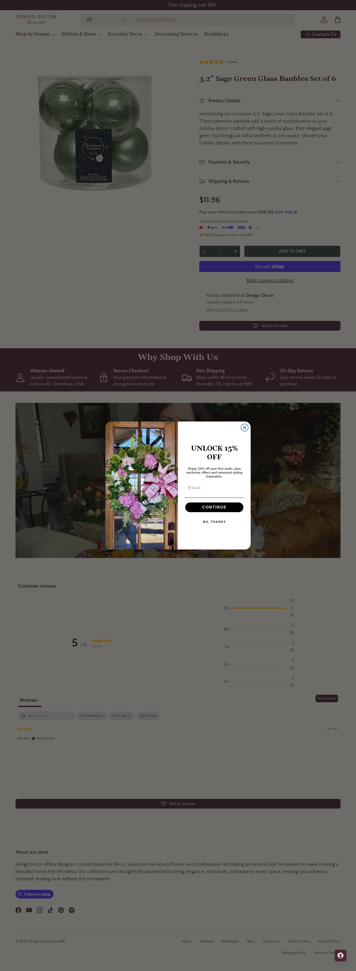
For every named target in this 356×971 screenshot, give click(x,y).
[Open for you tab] (340, 955)
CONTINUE (214, 507)
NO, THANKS (214, 522)
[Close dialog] (244, 427)
